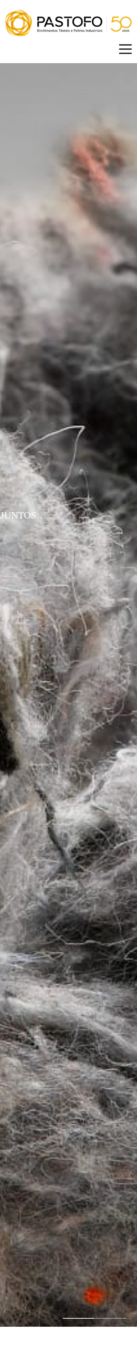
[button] (79, 1318)
